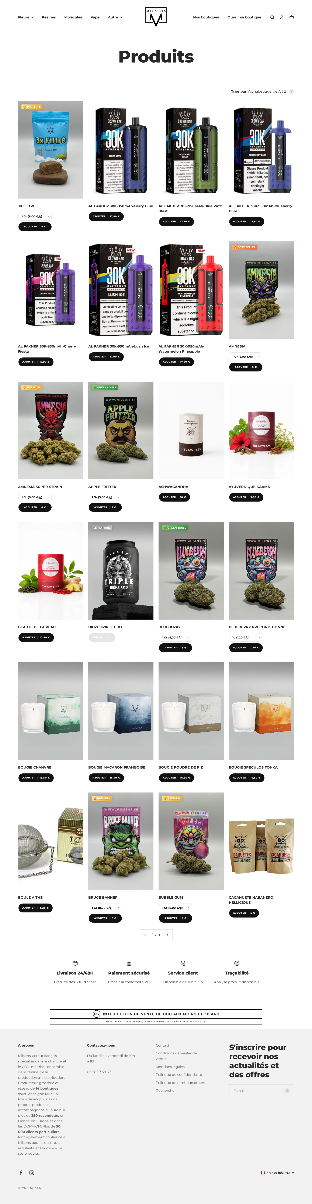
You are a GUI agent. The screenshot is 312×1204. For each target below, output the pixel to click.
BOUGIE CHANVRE (34, 767)
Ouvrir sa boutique (244, 17)
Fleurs (23, 17)
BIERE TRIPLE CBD (105, 627)
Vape (95, 17)
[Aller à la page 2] (167, 935)
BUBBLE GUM (171, 897)
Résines (49, 17)
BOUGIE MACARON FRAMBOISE (116, 767)
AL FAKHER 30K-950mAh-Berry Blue (120, 206)
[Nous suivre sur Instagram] (32, 1173)
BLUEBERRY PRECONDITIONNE (257, 627)
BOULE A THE (30, 897)
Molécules (73, 17)
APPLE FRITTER (102, 487)
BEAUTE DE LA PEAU (37, 627)
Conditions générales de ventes (176, 1056)
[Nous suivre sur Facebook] (21, 1173)
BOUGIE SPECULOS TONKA (253, 767)
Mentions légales (170, 1067)
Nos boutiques (206, 17)
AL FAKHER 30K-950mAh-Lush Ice (118, 346)
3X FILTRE (26, 206)
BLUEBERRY (170, 627)
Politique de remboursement (181, 1083)
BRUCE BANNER (103, 897)
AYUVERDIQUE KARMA (249, 487)
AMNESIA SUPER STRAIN (40, 487)
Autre (113, 17)
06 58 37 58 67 (99, 1072)
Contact (162, 1045)
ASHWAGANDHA (173, 487)
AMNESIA (237, 346)
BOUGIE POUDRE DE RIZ (181, 767)
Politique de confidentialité (179, 1075)
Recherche (165, 1091)
